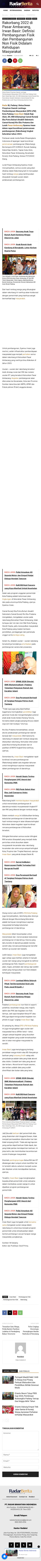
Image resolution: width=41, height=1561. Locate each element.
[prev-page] (3, 1420)
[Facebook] (4, 60)
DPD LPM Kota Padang (29, 1026)
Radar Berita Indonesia (17, 15)
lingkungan (6, 599)
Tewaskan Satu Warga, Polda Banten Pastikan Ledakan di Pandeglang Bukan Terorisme (11, 1330)
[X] (10, 60)
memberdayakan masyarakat (27, 801)
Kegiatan (15, 378)
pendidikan (27, 712)
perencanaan (7, 144)
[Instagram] (17, 1544)
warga (15, 174)
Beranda (5, 15)
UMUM (34, 18)
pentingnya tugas (17, 1160)
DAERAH (29, 18)
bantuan (16, 1133)
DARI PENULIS (24, 1371)
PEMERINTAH (31, 15)
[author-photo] (20, 1353)
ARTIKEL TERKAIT (10, 1371)
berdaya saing (18, 635)
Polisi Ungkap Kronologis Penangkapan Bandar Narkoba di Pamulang (30, 1330)
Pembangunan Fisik (24, 1297)
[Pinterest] (15, 60)
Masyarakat (6, 934)
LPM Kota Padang (30, 913)
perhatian (26, 354)
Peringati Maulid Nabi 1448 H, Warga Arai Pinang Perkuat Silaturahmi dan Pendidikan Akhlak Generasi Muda (27, 1382)
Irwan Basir (19, 114)
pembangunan (30, 964)
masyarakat (20, 298)
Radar (4, 105)
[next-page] (7, 1420)
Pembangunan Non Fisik (10, 1299)
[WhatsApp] (20, 60)
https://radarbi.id (20, 1360)
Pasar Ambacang (15, 125)
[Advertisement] (20, 205)
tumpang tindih (20, 1055)
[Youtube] (29, 1544)
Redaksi (9, 55)
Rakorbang (23, 1299)
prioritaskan (26, 644)
